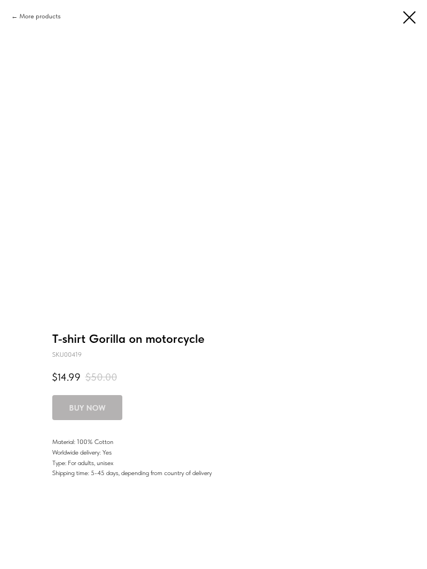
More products (40, 16)
